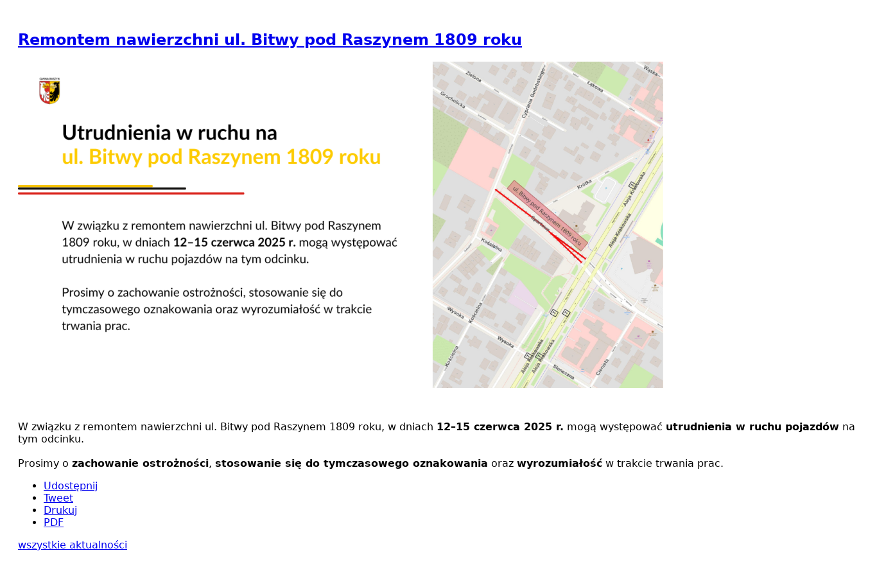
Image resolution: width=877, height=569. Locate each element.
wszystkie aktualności (72, 545)
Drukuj (60, 510)
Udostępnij (71, 486)
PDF (54, 522)
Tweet (58, 498)
